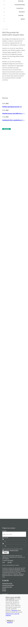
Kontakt (4, 590)
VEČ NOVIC (6, 129)
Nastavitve (14, 610)
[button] (15, 8)
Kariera (4, 588)
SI (5, 541)
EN (5, 546)
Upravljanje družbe (7, 587)
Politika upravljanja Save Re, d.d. (12, 107)
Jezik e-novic (5, 537)
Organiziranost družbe (8, 585)
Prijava (5, 552)
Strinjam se (10, 620)
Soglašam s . (11, 550)
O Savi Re (5, 580)
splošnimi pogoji (14, 550)
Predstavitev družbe (7, 583)
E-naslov (4, 531)
